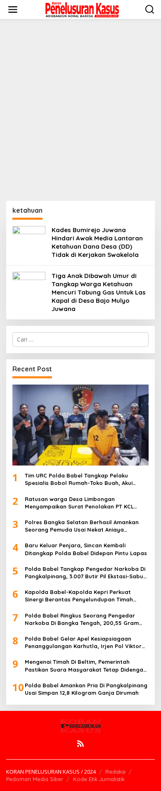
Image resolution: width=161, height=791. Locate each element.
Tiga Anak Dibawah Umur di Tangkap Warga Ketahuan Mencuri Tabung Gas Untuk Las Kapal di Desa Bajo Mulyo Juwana (99, 292)
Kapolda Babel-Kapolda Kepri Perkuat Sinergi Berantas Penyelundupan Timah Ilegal (79, 596)
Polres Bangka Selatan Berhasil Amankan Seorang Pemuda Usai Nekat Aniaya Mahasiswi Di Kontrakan (82, 526)
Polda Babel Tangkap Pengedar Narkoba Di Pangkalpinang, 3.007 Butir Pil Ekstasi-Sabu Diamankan (85, 572)
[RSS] (80, 743)
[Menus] (12, 9)
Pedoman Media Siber (34, 779)
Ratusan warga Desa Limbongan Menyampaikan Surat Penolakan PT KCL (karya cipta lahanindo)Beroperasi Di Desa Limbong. (84, 503)
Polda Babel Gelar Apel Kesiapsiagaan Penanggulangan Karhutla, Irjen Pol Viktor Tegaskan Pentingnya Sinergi (83, 642)
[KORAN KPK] (82, 9)
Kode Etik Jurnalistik (99, 779)
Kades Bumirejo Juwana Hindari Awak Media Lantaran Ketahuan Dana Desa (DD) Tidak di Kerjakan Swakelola (97, 242)
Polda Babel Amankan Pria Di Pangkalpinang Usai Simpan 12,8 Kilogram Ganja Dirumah (86, 689)
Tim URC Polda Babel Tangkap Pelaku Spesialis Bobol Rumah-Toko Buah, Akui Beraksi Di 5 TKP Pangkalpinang (79, 479)
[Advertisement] (80, 109)
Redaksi (115, 771)
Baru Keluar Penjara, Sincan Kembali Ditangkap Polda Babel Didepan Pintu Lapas (86, 549)
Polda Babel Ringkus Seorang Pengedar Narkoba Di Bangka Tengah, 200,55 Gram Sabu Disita (82, 619)
